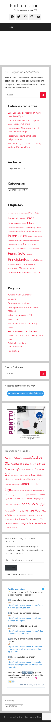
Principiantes (18, 259)
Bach (23, 218)
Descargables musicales (19, 303)
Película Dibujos (14, 248)
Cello (19, 223)
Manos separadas (33, 240)
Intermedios (17, 236)
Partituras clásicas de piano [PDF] (23, 331)
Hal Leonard (30, 231)
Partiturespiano (25, 5)
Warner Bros (38, 273)
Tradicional (13, 268)
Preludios (29, 254)
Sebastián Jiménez (21, 264)
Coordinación (19, 227)
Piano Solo (16, 253)
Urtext (31, 269)
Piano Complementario (30, 248)
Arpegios (24, 213)
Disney (32, 228)
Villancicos (24, 272)
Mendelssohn (12, 245)
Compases (11, 227)
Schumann (11, 264)
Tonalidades (31, 264)
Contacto (12, 299)
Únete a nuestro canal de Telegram (27, 393)
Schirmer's (38, 260)
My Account (13, 319)
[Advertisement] (25, 48)
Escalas (16, 231)
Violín (32, 273)
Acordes (11, 213)
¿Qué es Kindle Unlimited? (20, 295)
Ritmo (32, 260)
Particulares (30, 244)
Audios (33, 213)
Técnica (23, 268)
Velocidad (13, 272)
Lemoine (25, 240)
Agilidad (18, 213)
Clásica (32, 223)
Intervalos (30, 236)
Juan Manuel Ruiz (26, 490)
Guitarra (22, 231)
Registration (13, 351)
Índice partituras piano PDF (20, 315)
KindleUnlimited (16, 241)
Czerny (27, 228)
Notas (20, 245)
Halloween (38, 231)
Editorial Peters (14, 479)
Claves (24, 224)
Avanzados (14, 218)
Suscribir (11, 568)
